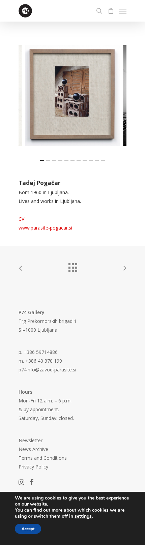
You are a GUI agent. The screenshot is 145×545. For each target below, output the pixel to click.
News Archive (33, 449)
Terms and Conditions (43, 458)
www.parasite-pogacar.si (45, 227)
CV (21, 219)
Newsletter (30, 440)
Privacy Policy (33, 466)
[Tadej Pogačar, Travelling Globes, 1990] (72, 95)
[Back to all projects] (72, 266)
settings (83, 516)
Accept (28, 529)
